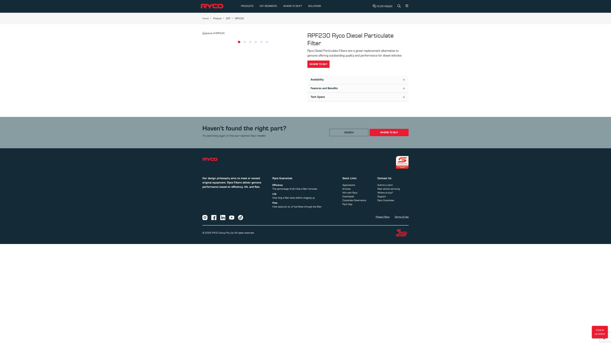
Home (205, 18)
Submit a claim (385, 185)
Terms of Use (402, 217)
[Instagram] (204, 217)
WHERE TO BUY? (292, 6)
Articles (346, 189)
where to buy (389, 132)
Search (349, 132)
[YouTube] (231, 217)
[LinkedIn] (222, 217)
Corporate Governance (354, 200)
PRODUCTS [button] (247, 6)
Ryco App (347, 204)
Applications (348, 185)
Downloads (348, 196)
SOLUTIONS (314, 6)
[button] (407, 6)
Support (381, 196)
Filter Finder (384, 6)
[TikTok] (240, 217)
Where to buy (318, 64)
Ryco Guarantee (385, 200)
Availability (317, 79)
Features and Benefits (324, 88)
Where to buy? (385, 192)
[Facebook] (213, 217)
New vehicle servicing (388, 189)
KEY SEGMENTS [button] (268, 6)
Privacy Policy (383, 217)
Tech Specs (318, 97)
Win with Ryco (349, 192)
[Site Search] (399, 6)
